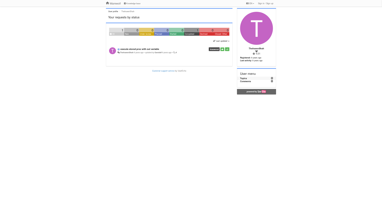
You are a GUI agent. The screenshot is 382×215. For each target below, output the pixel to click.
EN (251, 3)
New (127, 33)
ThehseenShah (127, 52)
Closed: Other (221, 33)
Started (173, 33)
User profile (113, 11)
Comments (245, 81)
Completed (189, 33)
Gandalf (158, 52)
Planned (158, 33)
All (113, 33)
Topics (243, 78)
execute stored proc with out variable (139, 49)
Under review (145, 33)
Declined (203, 33)
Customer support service (163, 70)
